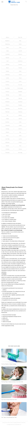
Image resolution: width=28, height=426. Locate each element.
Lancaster (20, 74)
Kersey (7, 135)
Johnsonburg (7, 74)
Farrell (7, 61)
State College (20, 152)
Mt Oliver (20, 142)
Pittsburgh (7, 94)
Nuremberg (7, 149)
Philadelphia (20, 91)
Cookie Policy (23, 422)
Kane (20, 132)
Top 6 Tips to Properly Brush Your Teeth (9, 399)
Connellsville (7, 54)
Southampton (7, 101)
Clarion (20, 47)
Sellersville (20, 98)
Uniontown (7, 105)
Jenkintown (20, 128)
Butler (20, 40)
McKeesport (7, 142)
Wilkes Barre (7, 111)
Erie (20, 57)
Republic (20, 94)
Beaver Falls (20, 37)
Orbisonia (20, 149)
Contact (3, 422)
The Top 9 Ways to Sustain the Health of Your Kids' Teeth (12, 381)
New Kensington (20, 88)
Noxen (20, 145)
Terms (11, 422)
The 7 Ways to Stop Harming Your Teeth (9, 417)
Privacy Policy (7, 422)
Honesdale (20, 67)
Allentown (7, 37)
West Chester (20, 108)
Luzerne (20, 81)
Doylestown (20, 54)
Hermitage (7, 128)
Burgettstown (7, 40)
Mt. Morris (7, 84)
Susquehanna (20, 101)
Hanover (7, 67)
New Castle (20, 84)
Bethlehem (20, 115)
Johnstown (7, 132)
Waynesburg (7, 108)
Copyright (14, 422)
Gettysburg (7, 64)
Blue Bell (20, 118)
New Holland (7, 88)
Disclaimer (18, 422)
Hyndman (7, 71)
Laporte (20, 135)
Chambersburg (7, 44)
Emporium (7, 57)
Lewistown (7, 81)
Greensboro (20, 64)
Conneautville (7, 125)
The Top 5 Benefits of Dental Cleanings (8, 364)
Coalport (7, 50)
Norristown (7, 91)
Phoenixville (7, 152)
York (7, 115)
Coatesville (20, 50)
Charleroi (20, 44)
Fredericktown (20, 61)
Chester (7, 47)
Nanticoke (7, 145)
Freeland (20, 125)
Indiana (20, 71)
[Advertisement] (14, 21)
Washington (20, 105)
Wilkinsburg (20, 111)
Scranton (7, 98)
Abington (7, 118)
